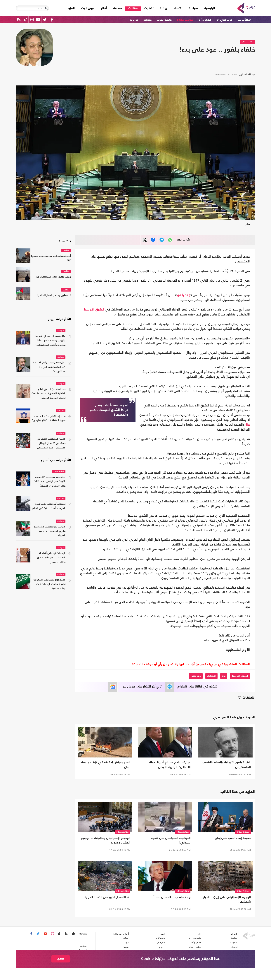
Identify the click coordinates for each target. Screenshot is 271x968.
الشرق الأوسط (94, 309)
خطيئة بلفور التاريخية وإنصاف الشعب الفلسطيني (226, 765)
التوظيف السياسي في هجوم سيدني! (170, 840)
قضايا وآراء (205, 19)
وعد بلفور (183, 295)
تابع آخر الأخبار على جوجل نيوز (141, 686)
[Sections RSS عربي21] (73, 934)
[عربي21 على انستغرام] (32, 19)
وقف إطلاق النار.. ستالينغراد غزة (53, 277)
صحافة (117, 8)
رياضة (163, 8)
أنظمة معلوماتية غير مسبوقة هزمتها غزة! (51, 258)
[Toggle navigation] (46, 8)
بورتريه (134, 19)
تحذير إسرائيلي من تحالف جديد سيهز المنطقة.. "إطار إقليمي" (48, 418)
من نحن (83, 946)
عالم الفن (161, 942)
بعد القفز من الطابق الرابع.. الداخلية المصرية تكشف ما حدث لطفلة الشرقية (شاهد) (48, 393)
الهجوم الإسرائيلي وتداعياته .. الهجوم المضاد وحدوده (105, 840)
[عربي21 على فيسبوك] (52, 19)
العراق (126, 937)
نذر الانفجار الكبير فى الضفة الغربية (107, 897)
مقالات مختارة (185, 19)
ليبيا (127, 942)
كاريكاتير (147, 19)
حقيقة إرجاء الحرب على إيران (233, 838)
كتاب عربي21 (195, 937)
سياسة (193, 8)
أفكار (104, 8)
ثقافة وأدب (59, 472)
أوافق (60, 958)
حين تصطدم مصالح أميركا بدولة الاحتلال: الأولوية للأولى (169, 765)
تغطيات (148, 8)
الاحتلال (211, 676)
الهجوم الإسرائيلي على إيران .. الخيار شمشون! (227, 899)
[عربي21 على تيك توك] (25, 19)
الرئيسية (208, 8)
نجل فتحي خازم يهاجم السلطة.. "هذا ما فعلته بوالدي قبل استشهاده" (48, 367)
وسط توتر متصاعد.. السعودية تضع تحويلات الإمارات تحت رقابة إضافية (49, 584)
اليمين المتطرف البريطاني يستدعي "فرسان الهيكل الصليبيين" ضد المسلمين (51, 443)
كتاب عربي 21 (224, 19)
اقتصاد (178, 8)
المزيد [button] (71, 8)
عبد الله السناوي (247, 74)
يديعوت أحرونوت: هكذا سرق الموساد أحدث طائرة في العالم (48, 506)
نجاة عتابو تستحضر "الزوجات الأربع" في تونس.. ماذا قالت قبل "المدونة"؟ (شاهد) (49, 481)
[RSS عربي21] (18, 19)
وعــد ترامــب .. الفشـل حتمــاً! (171, 897)
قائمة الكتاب (164, 19)
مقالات (133, 8)
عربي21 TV (159, 937)
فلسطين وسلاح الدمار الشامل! (54, 295)
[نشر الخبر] (144, 240)
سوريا (126, 947)
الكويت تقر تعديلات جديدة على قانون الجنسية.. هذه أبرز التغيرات (49, 531)
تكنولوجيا (161, 947)
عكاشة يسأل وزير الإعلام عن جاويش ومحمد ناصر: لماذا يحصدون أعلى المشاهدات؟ (50, 340)
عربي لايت (87, 8)
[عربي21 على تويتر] (44, 19)
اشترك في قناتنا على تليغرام (198, 686)
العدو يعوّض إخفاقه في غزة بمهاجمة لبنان (105, 765)
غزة (248, 424)
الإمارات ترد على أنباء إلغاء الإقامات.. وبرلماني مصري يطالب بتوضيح (50, 557)
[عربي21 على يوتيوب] (38, 19)
